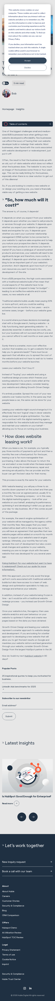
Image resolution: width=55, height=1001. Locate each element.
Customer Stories (10, 901)
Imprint (5, 964)
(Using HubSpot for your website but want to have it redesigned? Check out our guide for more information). (27, 566)
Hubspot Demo (9, 927)
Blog (4, 910)
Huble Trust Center (11, 979)
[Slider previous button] (21, 817)
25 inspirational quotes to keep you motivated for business (26, 677)
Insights (20, 109)
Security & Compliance (13, 905)
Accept (27, 60)
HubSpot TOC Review (12, 937)
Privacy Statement (11, 949)
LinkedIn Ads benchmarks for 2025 (19, 686)
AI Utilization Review (11, 932)
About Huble (8, 891)
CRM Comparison (10, 915)
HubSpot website (33, 655)
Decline (27, 67)
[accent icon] (24, 988)
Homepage (8, 109)
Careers (6, 896)
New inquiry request (14, 861)
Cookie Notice (9, 959)
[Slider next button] (33, 817)
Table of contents (18, 124)
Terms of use (8, 954)
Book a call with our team (17, 871)
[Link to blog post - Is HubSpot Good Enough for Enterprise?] (27, 782)
